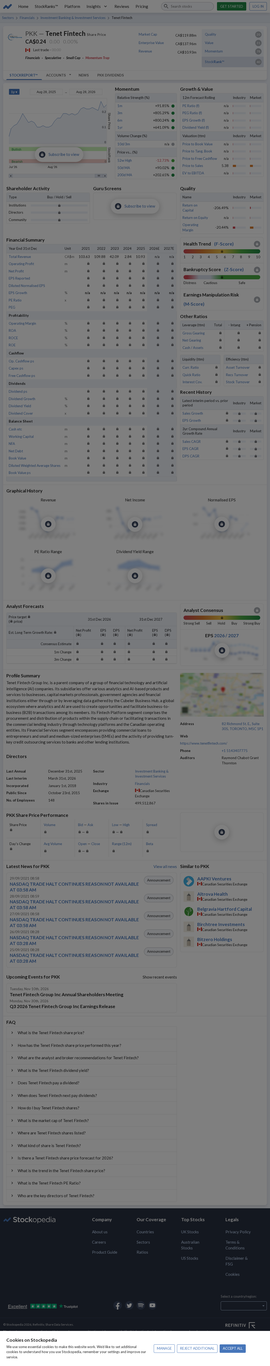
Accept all (233, 1348)
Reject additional (197, 1348)
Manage (164, 1348)
